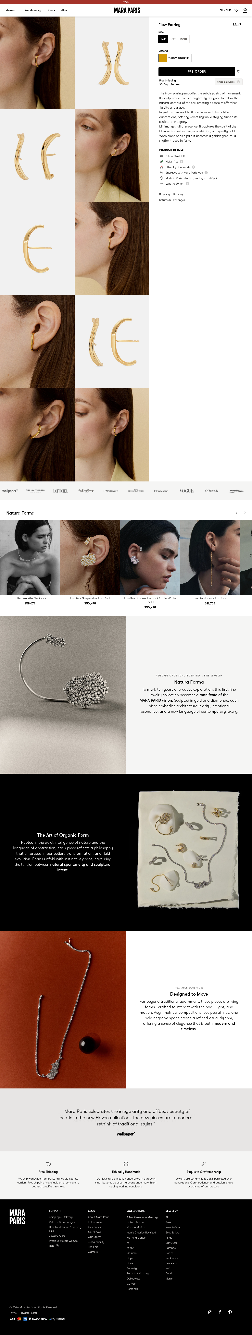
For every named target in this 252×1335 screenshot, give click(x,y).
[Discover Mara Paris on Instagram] (210, 1312)
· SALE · (126, 2)
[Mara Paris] (127, 10)
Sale (168, 1222)
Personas (132, 1288)
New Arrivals (173, 1227)
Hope (130, 1258)
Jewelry (11, 10)
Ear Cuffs (171, 1242)
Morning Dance (136, 1237)
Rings (169, 1237)
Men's (169, 1278)
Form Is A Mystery (138, 1273)
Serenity (132, 1268)
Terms (13, 1312)
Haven (130, 1263)
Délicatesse (133, 1278)
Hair (168, 1268)
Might (130, 1247)
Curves (131, 1283)
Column (132, 1253)
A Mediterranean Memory (142, 1217)
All (167, 1217)
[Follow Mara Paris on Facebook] (221, 1312)
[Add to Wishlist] (239, 71)
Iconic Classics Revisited (141, 1232)
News (51, 10)
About (65, 10)
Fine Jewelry (32, 10)
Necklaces (172, 1258)
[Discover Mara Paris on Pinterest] (230, 1312)
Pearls (169, 1273)
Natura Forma (135, 1222)
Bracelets (171, 1263)
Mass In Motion (136, 1227)
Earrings (171, 1247)
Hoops (169, 1253)
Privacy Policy (28, 1312)
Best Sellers (172, 1232)
